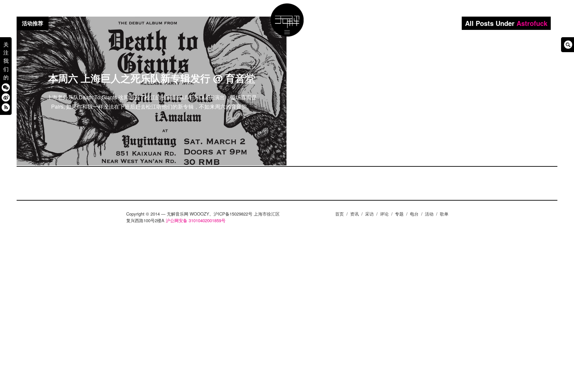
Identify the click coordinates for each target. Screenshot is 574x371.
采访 (369, 214)
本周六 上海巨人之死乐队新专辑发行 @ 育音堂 (151, 78)
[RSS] (6, 107)
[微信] (6, 87)
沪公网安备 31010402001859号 (196, 220)
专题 (399, 214)
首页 (339, 214)
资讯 (354, 214)
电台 (414, 214)
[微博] (6, 97)
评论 (384, 214)
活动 (429, 214)
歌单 (444, 214)
